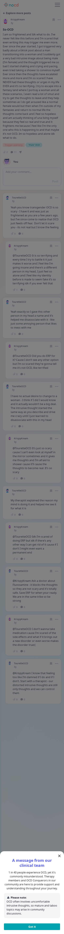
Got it (32, 927)
